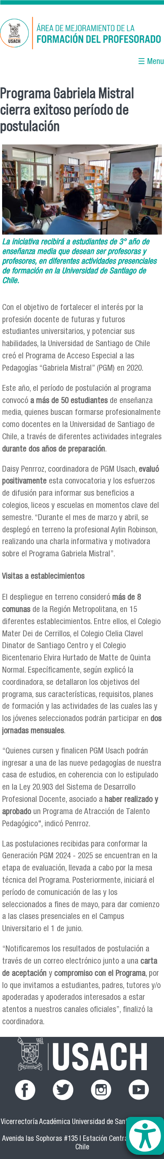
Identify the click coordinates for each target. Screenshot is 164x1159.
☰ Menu (151, 62)
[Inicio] (82, 34)
